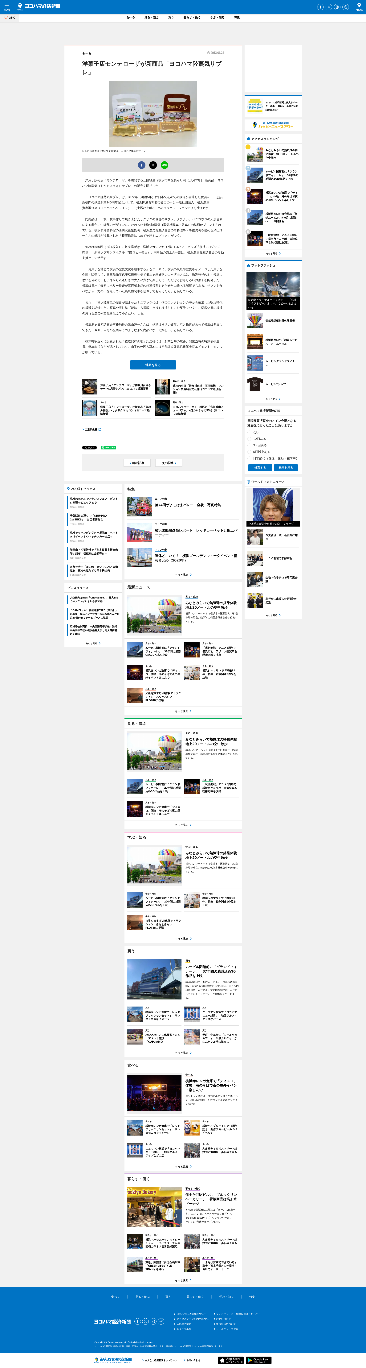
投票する (260, 467)
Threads (345, 7)
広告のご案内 (184, 1323)
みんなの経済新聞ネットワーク (113, 1360)
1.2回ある (259, 438)
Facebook (320, 7)
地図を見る (153, 365)
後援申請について (226, 1323)
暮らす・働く (192, 17)
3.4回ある (260, 445)
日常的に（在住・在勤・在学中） (276, 458)
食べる (130, 17)
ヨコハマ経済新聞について (191, 1313)
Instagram (337, 7)
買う (171, 17)
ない (256, 432)
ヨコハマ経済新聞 (38, 6)
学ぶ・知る (217, 17)
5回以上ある (261, 451)
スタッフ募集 (184, 1328)
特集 (237, 17)
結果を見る (286, 467)
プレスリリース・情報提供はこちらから (238, 1313)
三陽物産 (91, 429)
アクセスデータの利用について (194, 1318)
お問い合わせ (223, 1318)
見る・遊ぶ (151, 17)
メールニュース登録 (227, 1328)
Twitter (329, 7)
